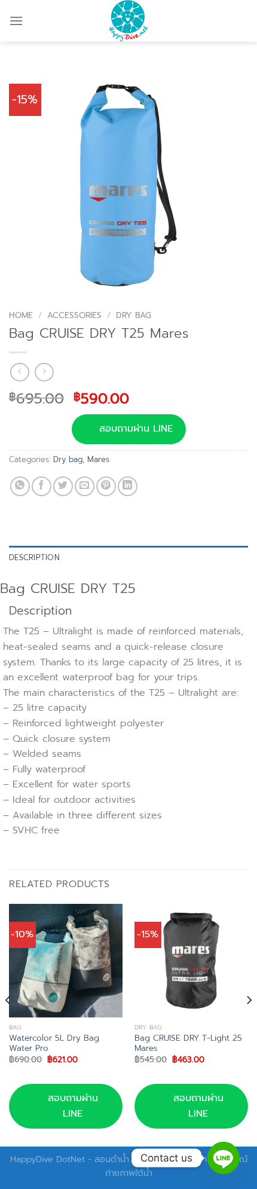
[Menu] (16, 20)
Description (34, 557)
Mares (98, 459)
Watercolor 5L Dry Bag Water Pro (54, 1043)
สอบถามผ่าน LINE (136, 428)
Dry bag (133, 315)
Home (21, 315)
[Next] (249, 1024)
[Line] (223, 1158)
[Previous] (8, 1024)
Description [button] (40, 611)
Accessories (74, 315)
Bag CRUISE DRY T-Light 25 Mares (188, 1043)
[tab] (128, 558)
